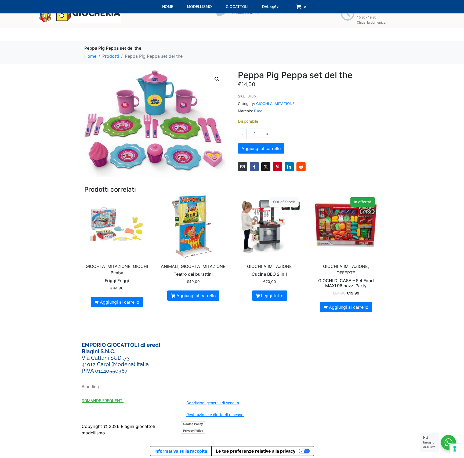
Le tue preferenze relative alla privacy (255, 451)
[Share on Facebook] (254, 166)
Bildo (258, 111)
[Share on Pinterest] (277, 166)
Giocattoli (237, 7)
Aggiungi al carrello (261, 148)
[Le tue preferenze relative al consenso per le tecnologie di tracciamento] (455, 449)
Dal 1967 (270, 7)
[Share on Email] (242, 166)
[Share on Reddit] (301, 166)
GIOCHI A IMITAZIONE (275, 103)
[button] (217, 79)
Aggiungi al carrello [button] (119, 302)
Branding (90, 386)
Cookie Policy (193, 424)
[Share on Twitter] (265, 166)
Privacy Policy (193, 430)
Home (167, 7)
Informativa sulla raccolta (180, 451)
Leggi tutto (272, 295)
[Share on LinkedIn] (289, 166)
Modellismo (199, 7)
